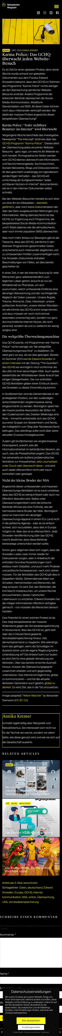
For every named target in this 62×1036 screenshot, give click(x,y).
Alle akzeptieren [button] (31, 1020)
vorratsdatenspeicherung (24, 902)
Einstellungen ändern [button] (31, 1027)
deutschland (35, 887)
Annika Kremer (30, 51)
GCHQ (28, 892)
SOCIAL (6, 51)
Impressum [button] (45, 1032)
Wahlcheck (24, 804)
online (32, 897)
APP (7, 804)
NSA (24, 897)
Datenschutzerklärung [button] (32, 1032)
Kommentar (8, 934)
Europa (19, 892)
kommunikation (11, 897)
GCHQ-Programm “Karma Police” (22, 143)
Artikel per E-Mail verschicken (20, 883)
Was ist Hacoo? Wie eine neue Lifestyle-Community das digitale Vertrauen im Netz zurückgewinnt (27, 791)
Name (4, 974)
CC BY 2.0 (21, 700)
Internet (37, 892)
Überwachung (45, 897)
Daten (22, 887)
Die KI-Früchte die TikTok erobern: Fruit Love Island (28, 869)
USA (5, 902)
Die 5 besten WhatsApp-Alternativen (29, 832)
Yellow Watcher (32, 695)
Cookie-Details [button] (18, 1032)
